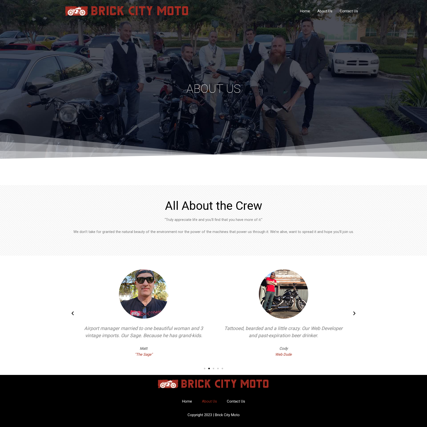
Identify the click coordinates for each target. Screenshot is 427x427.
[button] (72, 313)
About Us (324, 11)
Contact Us (349, 11)
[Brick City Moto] (127, 11)
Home (305, 11)
